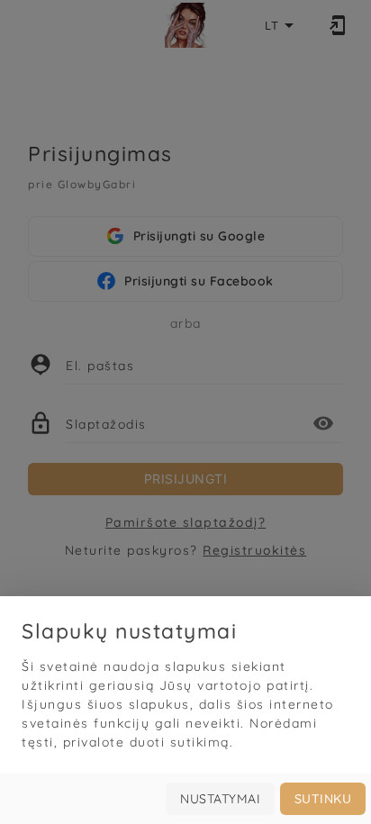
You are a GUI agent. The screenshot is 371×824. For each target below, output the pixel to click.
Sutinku (323, 799)
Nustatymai (220, 799)
